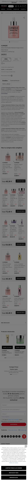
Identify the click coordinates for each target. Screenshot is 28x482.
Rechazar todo (13, 472)
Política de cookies (13, 462)
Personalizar (14, 477)
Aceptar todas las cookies (14, 468)
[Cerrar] (26, 446)
